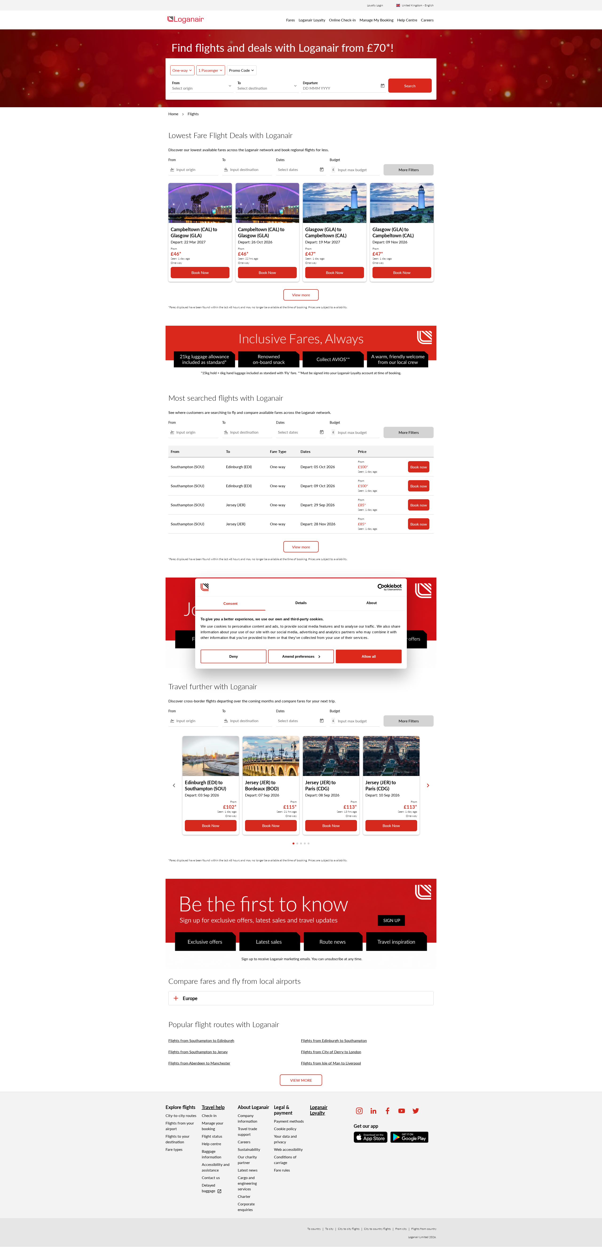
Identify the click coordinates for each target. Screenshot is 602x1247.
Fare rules (282, 1170)
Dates (280, 160)
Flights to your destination (178, 1139)
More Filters (409, 169)
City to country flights (377, 1229)
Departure (310, 83)
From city (401, 1229)
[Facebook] (387, 1110)
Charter (244, 1196)
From (176, 83)
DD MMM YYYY (316, 88)
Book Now (200, 272)
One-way (180, 70)
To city (329, 1229)
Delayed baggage (212, 1188)
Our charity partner (247, 1160)
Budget (335, 160)
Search (410, 85)
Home (173, 113)
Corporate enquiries (246, 1207)
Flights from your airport (180, 1126)
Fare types (174, 1149)
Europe (190, 998)
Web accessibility (288, 1149)
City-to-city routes (181, 1115)
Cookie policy (285, 1128)
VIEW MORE (301, 1080)
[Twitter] (415, 1110)
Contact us (211, 1177)
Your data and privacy (285, 1139)
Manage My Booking (376, 20)
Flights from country (423, 1229)
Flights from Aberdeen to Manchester (199, 1063)
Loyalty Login (375, 5)
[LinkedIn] (373, 1110)
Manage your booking (212, 1126)
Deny (233, 656)
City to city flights (349, 1229)
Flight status (212, 1136)
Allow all (369, 656)
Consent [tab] (230, 604)
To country (314, 1229)
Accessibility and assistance (216, 1167)
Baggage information (211, 1154)
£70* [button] (379, 47)
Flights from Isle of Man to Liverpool (331, 1063)
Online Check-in (342, 20)
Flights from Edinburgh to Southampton (334, 1040)
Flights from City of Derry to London (331, 1051)
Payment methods (289, 1121)
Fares (290, 20)
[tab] (293, 843)
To (239, 83)
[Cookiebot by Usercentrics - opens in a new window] (381, 587)
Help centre (211, 1143)
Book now (418, 467)
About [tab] (371, 603)
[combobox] (199, 88)
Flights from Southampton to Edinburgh (201, 1040)
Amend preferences (298, 656)
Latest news (247, 1170)
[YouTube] (401, 1110)
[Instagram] (359, 1110)
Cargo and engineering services (247, 1183)
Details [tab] (301, 603)
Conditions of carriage (285, 1160)
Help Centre (407, 20)
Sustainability (249, 1149)
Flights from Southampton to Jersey (198, 1051)
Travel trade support (247, 1131)
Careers (427, 20)
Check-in (209, 1115)
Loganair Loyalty (312, 20)
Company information (247, 1118)
